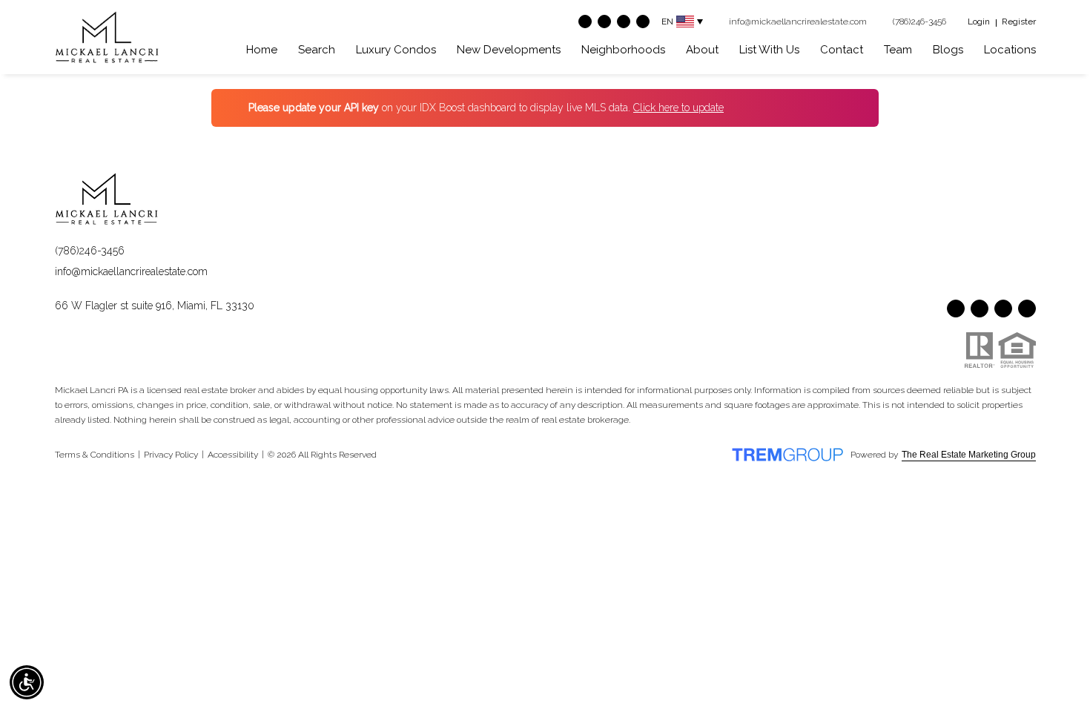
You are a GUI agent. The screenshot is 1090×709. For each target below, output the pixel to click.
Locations (1010, 49)
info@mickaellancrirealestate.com (131, 271)
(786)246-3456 (90, 251)
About (702, 49)
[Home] (107, 37)
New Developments (509, 49)
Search (316, 49)
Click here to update (678, 107)
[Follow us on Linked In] (643, 21)
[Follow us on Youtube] (604, 21)
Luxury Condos (396, 49)
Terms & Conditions (94, 454)
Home (261, 49)
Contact (841, 49)
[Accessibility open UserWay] (27, 682)
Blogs (948, 49)
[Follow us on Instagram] (623, 21)
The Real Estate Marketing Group (969, 454)
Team (898, 49)
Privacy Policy (171, 454)
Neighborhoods (623, 49)
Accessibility (233, 454)
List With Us (769, 49)
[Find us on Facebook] (585, 21)
